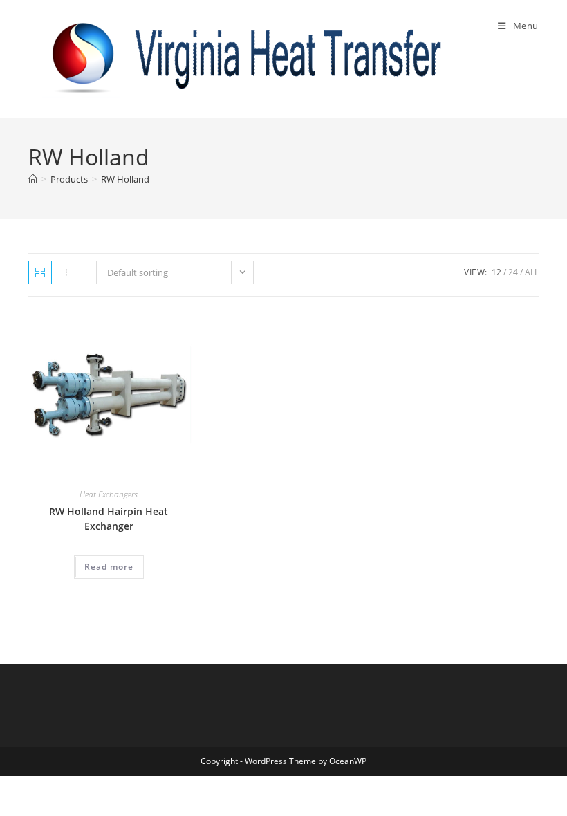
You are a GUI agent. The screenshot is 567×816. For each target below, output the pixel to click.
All (532, 272)
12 (496, 272)
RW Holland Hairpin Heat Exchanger (108, 518)
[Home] (32, 179)
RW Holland (125, 179)
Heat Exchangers (109, 494)
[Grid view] (40, 272)
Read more (108, 567)
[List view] (70, 272)
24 (513, 272)
